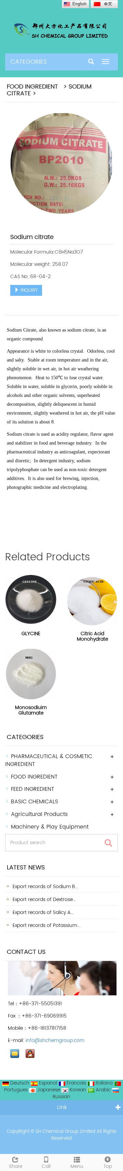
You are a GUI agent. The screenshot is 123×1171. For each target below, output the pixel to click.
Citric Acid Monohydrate (92, 636)
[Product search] (108, 843)
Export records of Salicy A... (42, 912)
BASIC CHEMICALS (34, 801)
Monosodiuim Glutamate (31, 710)
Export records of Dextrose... (43, 899)
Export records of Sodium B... (44, 887)
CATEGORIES (28, 62)
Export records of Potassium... (45, 925)
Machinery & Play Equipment (49, 826)
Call (46, 1166)
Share (15, 1166)
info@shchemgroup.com (55, 1040)
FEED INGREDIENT (32, 789)
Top (108, 1166)
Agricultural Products (39, 814)
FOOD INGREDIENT (34, 776)
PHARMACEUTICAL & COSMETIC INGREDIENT (48, 760)
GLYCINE (31, 634)
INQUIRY (28, 290)
